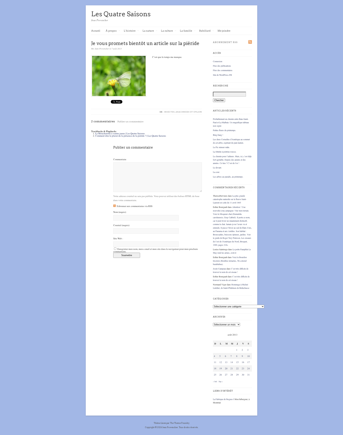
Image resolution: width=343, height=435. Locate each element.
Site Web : (118, 238)
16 (243, 362)
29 (237, 374)
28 (231, 374)
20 (226, 368)
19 (220, 368)
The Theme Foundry (179, 423)
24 (248, 368)
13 (226, 362)
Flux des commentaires (222, 70)
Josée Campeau (219, 268)
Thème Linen (160, 423)
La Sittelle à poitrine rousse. (224, 151)
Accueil (95, 30)
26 (220, 374)
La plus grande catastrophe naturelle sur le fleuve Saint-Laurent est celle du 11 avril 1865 (230, 199)
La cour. (216, 172)
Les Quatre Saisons (121, 14)
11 (215, 362)
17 (248, 362)
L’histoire (129, 30)
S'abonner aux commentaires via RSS (134, 206)
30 (243, 374)
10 (248, 356)
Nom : (119, 212)
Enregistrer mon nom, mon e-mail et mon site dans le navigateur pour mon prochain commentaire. (155, 250)
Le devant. (217, 167)
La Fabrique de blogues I (223, 399)
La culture (167, 30)
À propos (111, 30)
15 (237, 362)
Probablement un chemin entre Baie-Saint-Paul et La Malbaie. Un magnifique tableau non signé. (231, 122)
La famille (186, 30)
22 (237, 368)
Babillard (204, 30)
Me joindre (224, 30)
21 (231, 368)
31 (248, 374)
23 (243, 368)
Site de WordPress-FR (222, 74)
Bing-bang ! (218, 134)
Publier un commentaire (130, 121)
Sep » (221, 381)
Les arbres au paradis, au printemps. (228, 176)
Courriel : (121, 225)
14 (231, 362)
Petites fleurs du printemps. (224, 130)
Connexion (217, 61)
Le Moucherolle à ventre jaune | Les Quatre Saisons (120, 133)
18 (215, 368)
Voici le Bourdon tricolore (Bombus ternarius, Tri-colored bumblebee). (230, 260)
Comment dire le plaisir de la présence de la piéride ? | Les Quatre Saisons (130, 135)
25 (215, 374)
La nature (148, 30)
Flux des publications (222, 65)
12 (220, 362)
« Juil (215, 381)
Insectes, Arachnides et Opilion (183, 112)
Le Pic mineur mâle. (221, 147)
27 (226, 374)
